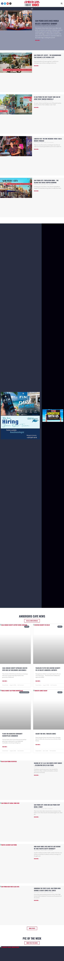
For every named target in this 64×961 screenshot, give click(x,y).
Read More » (37, 40)
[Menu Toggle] (32, 9)
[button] (61, 3)
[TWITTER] (5, 3)
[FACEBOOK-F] (2, 3)
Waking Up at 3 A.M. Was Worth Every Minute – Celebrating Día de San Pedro (48, 764)
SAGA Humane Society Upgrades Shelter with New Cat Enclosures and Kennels (14, 669)
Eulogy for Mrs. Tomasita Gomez (46, 734)
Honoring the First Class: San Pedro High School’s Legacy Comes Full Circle (47, 889)
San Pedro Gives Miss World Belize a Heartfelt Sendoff (47, 22)
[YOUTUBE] (8, 3)
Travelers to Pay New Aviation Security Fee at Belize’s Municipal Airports (48, 669)
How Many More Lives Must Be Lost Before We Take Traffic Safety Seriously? (47, 848)
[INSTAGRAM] (10, 3)
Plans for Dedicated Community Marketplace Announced (12, 735)
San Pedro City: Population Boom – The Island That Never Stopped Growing (46, 181)
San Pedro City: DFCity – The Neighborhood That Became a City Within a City (47, 56)
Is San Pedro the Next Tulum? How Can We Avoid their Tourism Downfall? (47, 98)
